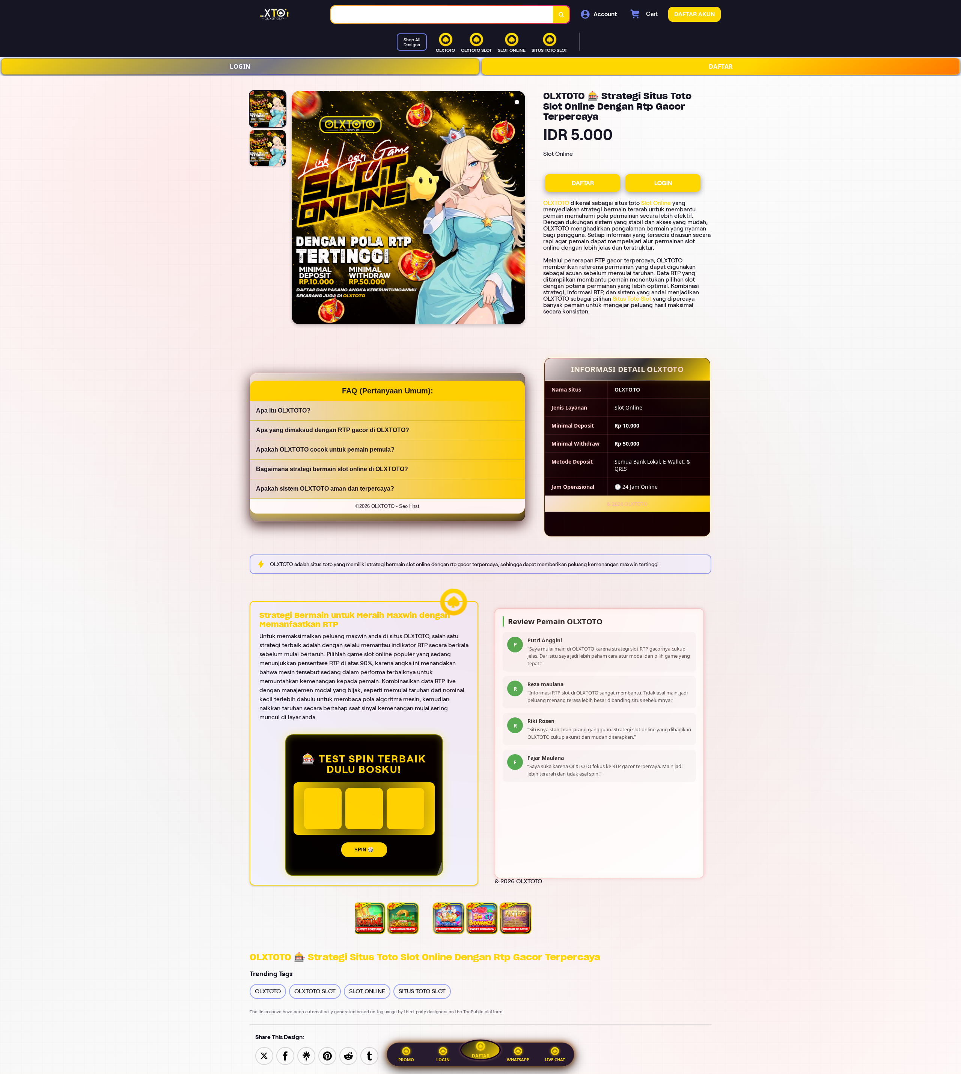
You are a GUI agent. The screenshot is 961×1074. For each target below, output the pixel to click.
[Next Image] (519, 209)
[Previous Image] (298, 209)
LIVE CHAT (555, 1059)
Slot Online (656, 203)
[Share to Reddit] (348, 1055)
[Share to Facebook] (285, 1055)
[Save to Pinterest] (327, 1055)
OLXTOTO (556, 203)
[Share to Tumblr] (369, 1055)
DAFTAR (721, 66)
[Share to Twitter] (264, 1055)
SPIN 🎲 (364, 850)
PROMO (406, 1059)
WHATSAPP (518, 1059)
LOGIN (240, 66)
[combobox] (442, 14)
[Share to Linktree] (306, 1055)
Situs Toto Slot (632, 298)
